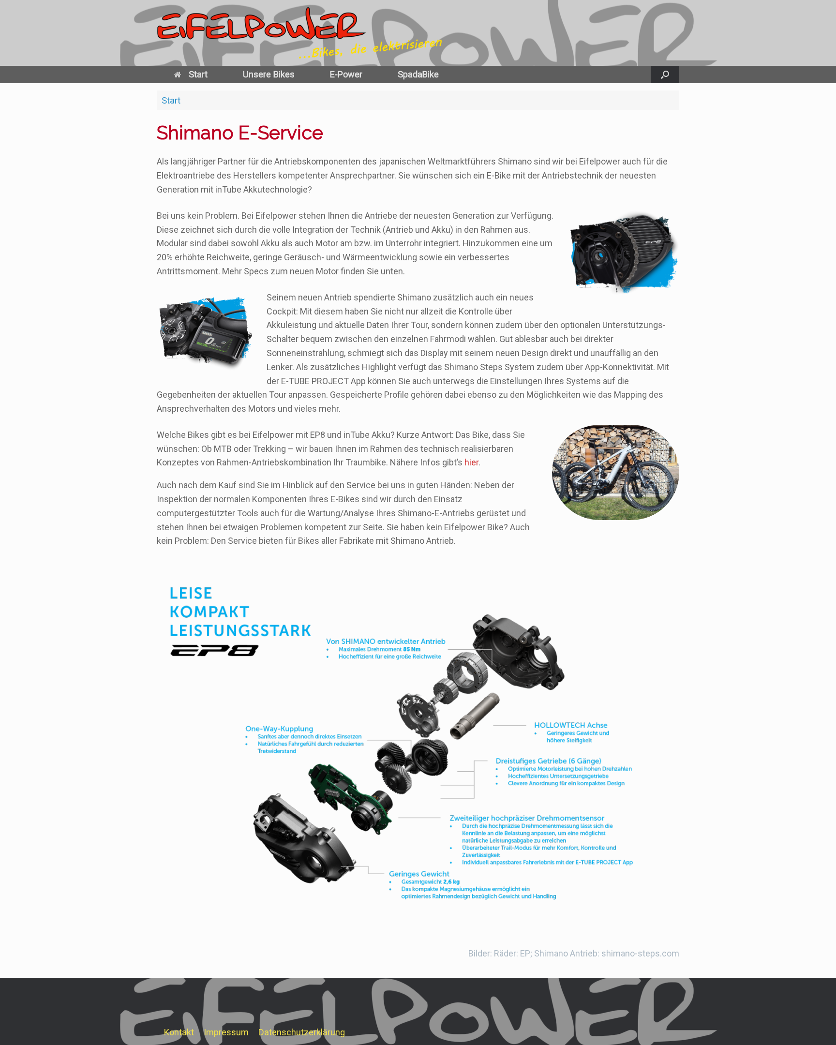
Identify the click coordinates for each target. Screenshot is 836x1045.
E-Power (346, 74)
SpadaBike (418, 74)
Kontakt (179, 1032)
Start (198, 74)
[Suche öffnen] (665, 74)
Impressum (226, 1032)
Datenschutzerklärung (301, 1032)
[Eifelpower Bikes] (314, 33)
